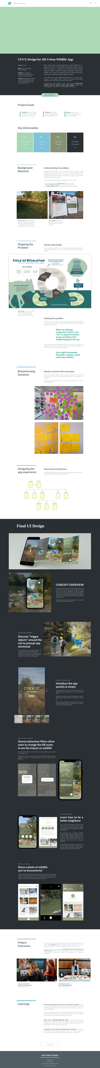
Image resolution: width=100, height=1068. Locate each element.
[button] (48, 496)
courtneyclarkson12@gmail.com (50, 1063)
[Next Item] (46, 691)
